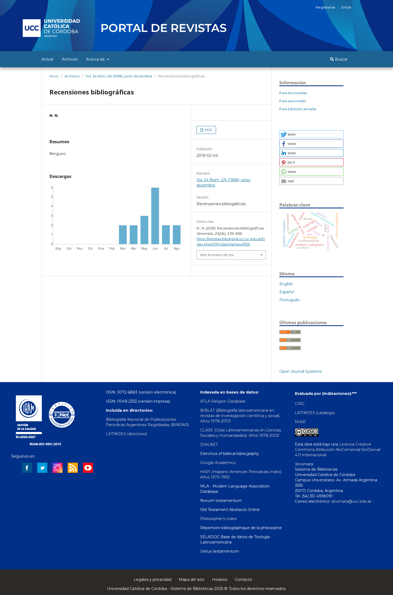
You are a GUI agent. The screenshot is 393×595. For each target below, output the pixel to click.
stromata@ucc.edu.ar (351, 501)
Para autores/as (292, 101)
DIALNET (209, 444)
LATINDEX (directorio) (126, 433)
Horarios (219, 579)
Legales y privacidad (152, 579)
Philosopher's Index (218, 518)
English (286, 283)
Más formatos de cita (217, 254)
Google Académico (218, 462)
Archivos (70, 59)
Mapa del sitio (192, 579)
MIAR (300, 421)
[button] (311, 134)
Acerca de (96, 59)
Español (286, 291)
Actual (47, 59)
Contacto (243, 579)
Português (289, 300)
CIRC (300, 403)
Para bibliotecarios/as (297, 109)
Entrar (346, 7)
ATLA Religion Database (222, 401)
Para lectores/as (293, 93)
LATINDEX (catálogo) (315, 412)
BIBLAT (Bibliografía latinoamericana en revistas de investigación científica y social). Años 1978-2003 (240, 415)
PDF (208, 130)
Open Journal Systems (300, 371)
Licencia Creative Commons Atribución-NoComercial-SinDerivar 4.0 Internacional (338, 449)
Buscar (341, 59)
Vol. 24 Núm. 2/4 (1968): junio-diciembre (119, 76)
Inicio (54, 76)
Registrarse (325, 7)
